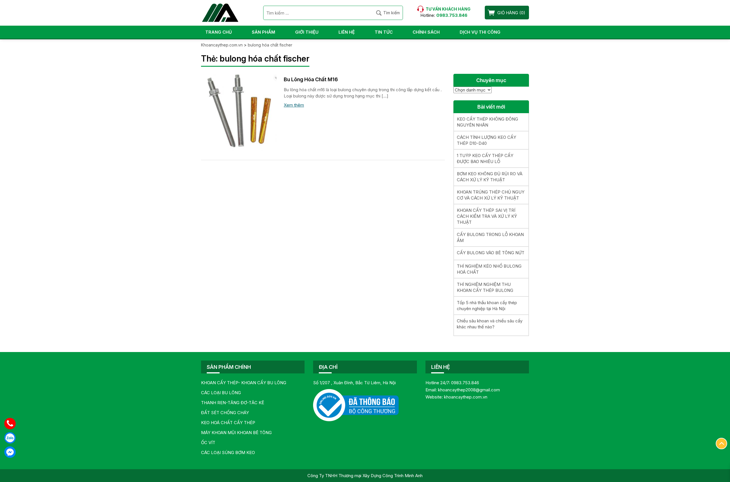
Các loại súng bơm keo (228, 452)
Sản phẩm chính (229, 367)
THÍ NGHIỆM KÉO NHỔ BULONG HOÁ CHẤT (489, 269)
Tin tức (384, 32)
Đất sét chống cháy (225, 412)
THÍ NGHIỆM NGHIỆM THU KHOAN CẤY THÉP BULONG (485, 287)
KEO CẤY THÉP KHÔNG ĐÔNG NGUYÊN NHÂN (487, 122)
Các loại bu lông (221, 392)
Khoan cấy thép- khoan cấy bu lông (243, 382)
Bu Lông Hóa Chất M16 (311, 79)
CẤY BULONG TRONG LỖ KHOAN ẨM (490, 237)
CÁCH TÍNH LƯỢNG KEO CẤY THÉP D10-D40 (486, 140)
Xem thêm (294, 105)
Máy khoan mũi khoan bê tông (236, 432)
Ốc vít (208, 442)
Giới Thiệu (307, 32)
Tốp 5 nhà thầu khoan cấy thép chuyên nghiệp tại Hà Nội (487, 305)
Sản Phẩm (263, 32)
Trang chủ (218, 32)
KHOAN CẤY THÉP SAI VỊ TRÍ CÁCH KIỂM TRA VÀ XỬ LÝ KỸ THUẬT (487, 216)
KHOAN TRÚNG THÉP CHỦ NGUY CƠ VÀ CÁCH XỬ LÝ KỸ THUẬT (490, 195)
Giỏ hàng (507, 12)
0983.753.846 (465, 382)
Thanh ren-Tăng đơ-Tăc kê (232, 402)
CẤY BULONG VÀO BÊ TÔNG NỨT (490, 252)
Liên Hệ (346, 32)
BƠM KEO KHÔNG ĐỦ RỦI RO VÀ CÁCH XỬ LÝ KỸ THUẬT (489, 176)
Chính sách (426, 32)
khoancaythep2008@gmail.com (469, 389)
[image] (239, 112)
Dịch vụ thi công (480, 32)
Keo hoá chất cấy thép (228, 422)
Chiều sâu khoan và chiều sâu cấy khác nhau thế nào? (489, 324)
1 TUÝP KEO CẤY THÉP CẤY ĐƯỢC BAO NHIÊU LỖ (485, 158)
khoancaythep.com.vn (465, 397)
